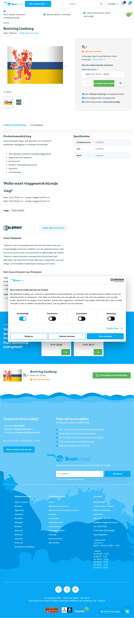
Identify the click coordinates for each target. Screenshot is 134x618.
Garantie (19, 538)
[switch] (52, 319)
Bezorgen (19, 522)
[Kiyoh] (82, 610)
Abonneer (117, 473)
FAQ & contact (21, 502)
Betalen (18, 526)
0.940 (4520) (18, 210)
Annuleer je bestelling (24, 546)
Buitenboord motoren (58, 506)
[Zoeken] (101, 4)
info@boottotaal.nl (23, 429)
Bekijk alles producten (53, 228)
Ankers (52, 502)
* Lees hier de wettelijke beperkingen (70, 479)
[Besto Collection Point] (51, 610)
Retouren (19, 530)
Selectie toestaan (67, 336)
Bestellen (19, 518)
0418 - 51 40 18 (104, 518)
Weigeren (28, 336)
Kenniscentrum (56, 538)
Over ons (19, 542)
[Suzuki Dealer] (67, 610)
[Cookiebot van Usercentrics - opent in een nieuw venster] (112, 280)
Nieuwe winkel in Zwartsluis (58, 14)
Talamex (13, 33)
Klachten (19, 534)
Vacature (19, 514)
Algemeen (19, 510)
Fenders (52, 514)
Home (6, 23)
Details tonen (113, 328)
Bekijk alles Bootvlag (29, 33)
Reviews (18, 506)
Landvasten (54, 518)
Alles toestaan (105, 336)
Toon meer (98, 59)
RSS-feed (85, 598)
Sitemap (52, 534)
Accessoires (36, 125)
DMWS (76, 598)
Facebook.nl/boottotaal (28, 432)
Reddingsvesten (56, 522)
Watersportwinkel (57, 530)
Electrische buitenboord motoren (64, 510)
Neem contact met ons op (19, 449)
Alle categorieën (37, 3)
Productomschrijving (14, 125)
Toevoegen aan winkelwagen (104, 83)
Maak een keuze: (90, 69)
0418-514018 (18, 426)
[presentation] (4, 66)
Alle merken (54, 542)
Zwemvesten (55, 526)
